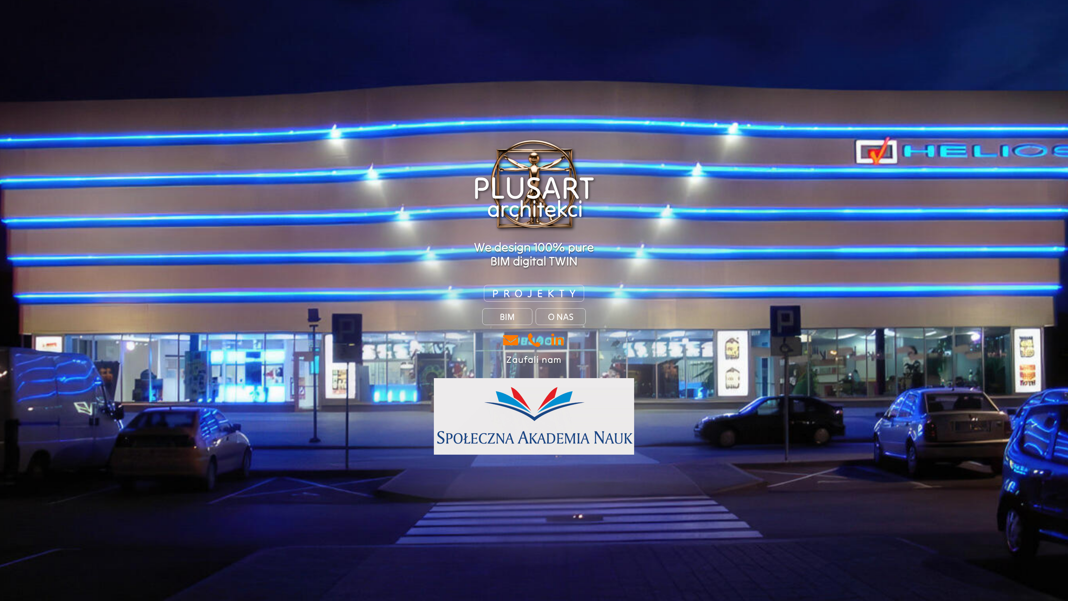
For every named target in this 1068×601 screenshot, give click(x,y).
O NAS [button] (560, 316)
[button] (510, 340)
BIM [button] (507, 316)
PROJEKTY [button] (536, 293)
